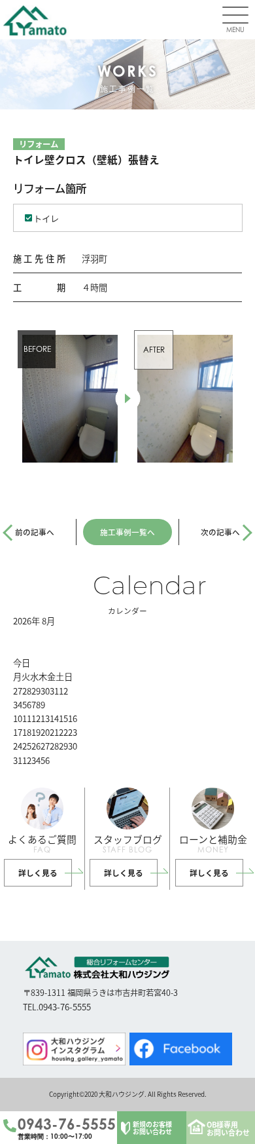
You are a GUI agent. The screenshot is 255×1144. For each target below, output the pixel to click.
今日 (21, 663)
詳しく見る (38, 872)
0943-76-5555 (67, 1124)
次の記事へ (220, 531)
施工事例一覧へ (127, 531)
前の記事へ (34, 531)
